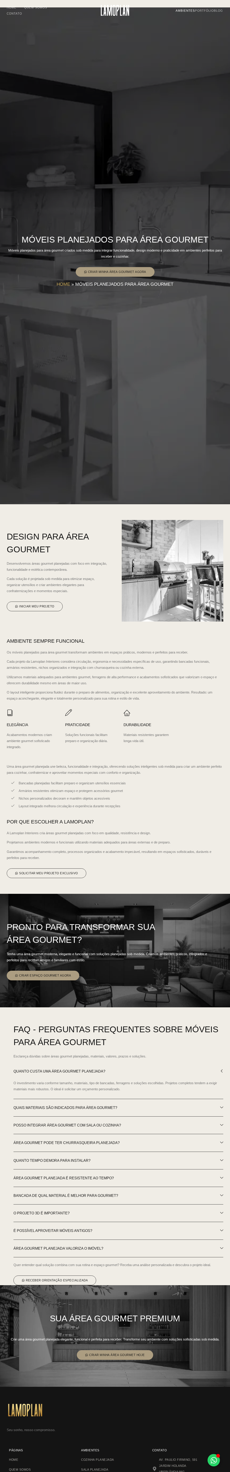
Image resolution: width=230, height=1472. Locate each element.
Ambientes (185, 10)
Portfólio (204, 10)
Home (11, 7)
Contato (14, 13)
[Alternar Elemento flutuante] (214, 1460)
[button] (115, 272)
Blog (218, 10)
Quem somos (35, 7)
